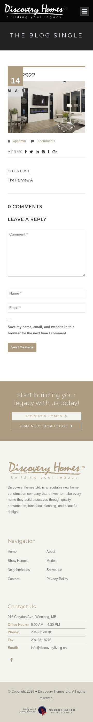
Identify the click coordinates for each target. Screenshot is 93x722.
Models (52, 561)
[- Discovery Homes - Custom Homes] (46, 107)
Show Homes (18, 561)
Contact (13, 579)
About (51, 552)
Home (12, 552)
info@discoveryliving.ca (49, 648)
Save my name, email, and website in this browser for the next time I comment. (41, 330)
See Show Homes (43, 416)
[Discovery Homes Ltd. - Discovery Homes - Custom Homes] (35, 11)
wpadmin (19, 141)
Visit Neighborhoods (44, 426)
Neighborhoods (19, 570)
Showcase (54, 570)
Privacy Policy (57, 579)
